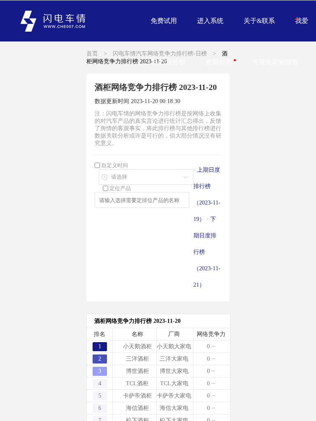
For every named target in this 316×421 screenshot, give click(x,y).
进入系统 (210, 20)
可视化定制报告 (275, 61)
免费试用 (164, 20)
